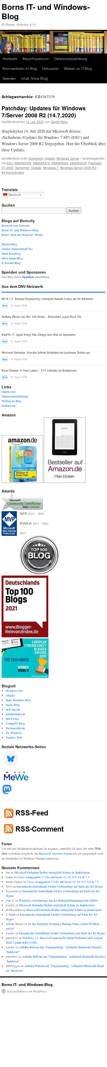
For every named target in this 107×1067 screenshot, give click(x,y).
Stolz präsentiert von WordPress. (27, 991)
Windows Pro (14, 690)
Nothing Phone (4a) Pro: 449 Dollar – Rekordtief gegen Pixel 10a (41, 317)
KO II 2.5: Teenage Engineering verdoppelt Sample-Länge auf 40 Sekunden (47, 299)
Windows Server (67, 158)
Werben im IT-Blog (78, 68)
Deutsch (14, 195)
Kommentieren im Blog (20, 68)
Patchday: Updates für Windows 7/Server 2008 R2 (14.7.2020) (44, 111)
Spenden (9, 78)
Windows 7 (50, 167)
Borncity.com (10, 225)
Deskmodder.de (15, 728)
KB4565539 (78, 163)
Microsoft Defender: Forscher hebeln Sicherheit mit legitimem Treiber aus (46, 352)
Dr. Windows (14, 733)
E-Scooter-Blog (11, 263)
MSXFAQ (12, 719)
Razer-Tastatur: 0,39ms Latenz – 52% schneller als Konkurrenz (39, 370)
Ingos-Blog (13, 705)
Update (49, 158)
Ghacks (10, 695)
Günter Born (59, 121)
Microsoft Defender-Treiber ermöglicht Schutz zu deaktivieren (52, 872)
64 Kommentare (13, 172)
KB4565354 (23, 163)
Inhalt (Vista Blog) (34, 78)
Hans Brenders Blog (18, 700)
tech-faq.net (13, 709)
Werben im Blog (12, 401)
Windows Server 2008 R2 (78, 167)
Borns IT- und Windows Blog (20, 230)
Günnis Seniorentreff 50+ (17, 249)
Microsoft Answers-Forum (55, 853)
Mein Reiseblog (11, 253)
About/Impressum (35, 58)
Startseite (10, 58)
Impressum (8, 391)
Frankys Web (14, 737)
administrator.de (15, 714)
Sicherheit (36, 158)
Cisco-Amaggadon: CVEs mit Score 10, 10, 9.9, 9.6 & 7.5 (53, 877)
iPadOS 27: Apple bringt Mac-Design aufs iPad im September (39, 334)
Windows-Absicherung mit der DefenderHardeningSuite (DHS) (58, 900)
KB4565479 (41, 163)
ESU (9, 163)
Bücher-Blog (9, 244)
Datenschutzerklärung (70, 58)
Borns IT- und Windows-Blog (46, 11)
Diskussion (50, 68)
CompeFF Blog (15, 723)
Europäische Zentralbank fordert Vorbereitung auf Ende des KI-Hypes (60, 886)
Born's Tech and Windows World (22, 235)
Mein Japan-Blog (12, 258)
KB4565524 (59, 163)
